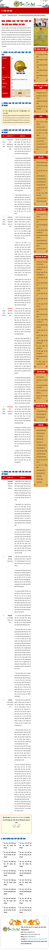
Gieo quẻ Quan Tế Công (42, 461)
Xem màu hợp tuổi (42, 181)
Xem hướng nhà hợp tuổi (42, 215)
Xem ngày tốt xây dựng (42, 336)
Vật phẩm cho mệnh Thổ (42, 76)
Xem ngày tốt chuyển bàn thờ (42, 363)
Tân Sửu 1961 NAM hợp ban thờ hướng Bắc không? (10, 864)
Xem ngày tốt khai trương (42, 289)
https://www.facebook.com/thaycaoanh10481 (36, 939)
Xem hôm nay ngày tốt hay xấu (42, 263)
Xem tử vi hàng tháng (42, 134)
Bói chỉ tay (40, 442)
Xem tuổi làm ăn (41, 176)
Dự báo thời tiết (41, 417)
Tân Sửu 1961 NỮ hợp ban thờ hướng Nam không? (25, 901)
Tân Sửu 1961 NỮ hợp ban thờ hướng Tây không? (25, 845)
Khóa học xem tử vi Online (42, 97)
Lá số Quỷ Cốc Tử (42, 144)
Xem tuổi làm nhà (42, 162)
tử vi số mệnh (5, 946)
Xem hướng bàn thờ (42, 240)
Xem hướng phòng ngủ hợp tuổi (42, 231)
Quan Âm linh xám (42, 456)
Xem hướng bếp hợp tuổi (42, 226)
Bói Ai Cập (40, 479)
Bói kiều (39, 476)
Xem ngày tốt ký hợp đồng (42, 315)
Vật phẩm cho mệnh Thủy (42, 66)
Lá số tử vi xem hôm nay (42, 148)
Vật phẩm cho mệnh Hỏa (42, 71)
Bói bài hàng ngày (42, 430)
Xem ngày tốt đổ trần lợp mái (42, 352)
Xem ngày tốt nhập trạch (42, 326)
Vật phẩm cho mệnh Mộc (42, 61)
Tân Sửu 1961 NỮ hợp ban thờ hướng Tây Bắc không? (25, 855)
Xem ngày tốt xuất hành (42, 357)
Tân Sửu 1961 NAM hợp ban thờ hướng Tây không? (10, 845)
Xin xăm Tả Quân (41, 454)
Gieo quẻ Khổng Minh (42, 466)
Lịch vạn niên (41, 377)
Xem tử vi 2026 (41, 127)
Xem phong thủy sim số (42, 244)
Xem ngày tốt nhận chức (42, 310)
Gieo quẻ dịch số (41, 470)
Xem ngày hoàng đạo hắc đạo (42, 321)
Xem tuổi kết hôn (42, 198)
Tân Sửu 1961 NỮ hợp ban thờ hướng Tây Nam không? (25, 910)
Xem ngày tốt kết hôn (42, 305)
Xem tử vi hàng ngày (42, 130)
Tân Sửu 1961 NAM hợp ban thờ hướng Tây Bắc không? (10, 855)
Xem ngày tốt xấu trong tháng (42, 273)
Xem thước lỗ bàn (42, 248)
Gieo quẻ (40, 482)
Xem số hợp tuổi (41, 184)
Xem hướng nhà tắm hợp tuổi (42, 236)
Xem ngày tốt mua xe (42, 294)
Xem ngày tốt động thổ (42, 284)
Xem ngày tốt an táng (42, 331)
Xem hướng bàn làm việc (42, 220)
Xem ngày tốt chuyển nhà (42, 347)
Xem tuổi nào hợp (42, 179)
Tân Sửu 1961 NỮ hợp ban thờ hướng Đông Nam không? (25, 892)
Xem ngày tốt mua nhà (42, 300)
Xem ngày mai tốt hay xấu (42, 268)
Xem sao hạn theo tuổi (42, 189)
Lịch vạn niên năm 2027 (42, 397)
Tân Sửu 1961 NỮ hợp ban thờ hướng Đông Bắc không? (25, 873)
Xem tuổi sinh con (42, 170)
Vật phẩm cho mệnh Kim (42, 55)
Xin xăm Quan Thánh (42, 451)
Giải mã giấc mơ (41, 448)
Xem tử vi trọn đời (42, 138)
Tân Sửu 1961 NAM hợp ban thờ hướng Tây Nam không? (10, 910)
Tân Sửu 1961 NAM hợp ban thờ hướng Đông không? (10, 882)
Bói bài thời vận (41, 473)
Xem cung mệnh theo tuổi (42, 194)
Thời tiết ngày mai (42, 414)
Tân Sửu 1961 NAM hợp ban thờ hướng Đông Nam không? (10, 892)
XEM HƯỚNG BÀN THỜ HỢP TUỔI (17, 817)
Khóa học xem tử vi (42, 93)
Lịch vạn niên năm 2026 (42, 391)
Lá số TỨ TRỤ (41, 141)
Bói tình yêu (40, 436)
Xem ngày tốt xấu (42, 277)
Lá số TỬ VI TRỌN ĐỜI (42, 123)
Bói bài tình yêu (41, 433)
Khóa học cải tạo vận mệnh (42, 107)
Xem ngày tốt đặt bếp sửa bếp (42, 342)
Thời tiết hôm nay (42, 411)
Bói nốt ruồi (40, 439)
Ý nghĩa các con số (42, 445)
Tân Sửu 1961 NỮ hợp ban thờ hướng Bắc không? (25, 864)
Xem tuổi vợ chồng (42, 165)
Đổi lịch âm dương (42, 380)
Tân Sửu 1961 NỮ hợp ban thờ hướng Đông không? (25, 882)
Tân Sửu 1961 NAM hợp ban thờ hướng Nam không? (10, 901)
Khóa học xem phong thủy (42, 102)
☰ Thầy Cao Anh (6, 10)
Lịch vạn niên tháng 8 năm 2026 (42, 386)
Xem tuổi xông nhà (42, 201)
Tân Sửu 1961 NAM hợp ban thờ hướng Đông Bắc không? (10, 873)
